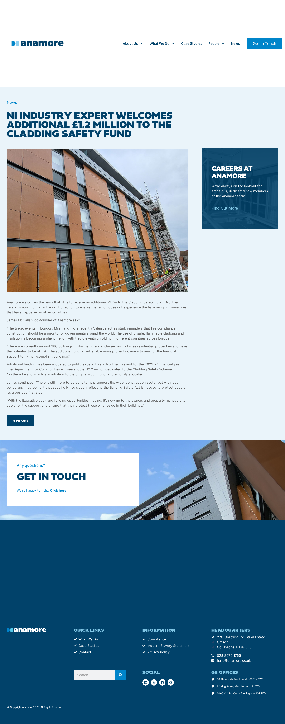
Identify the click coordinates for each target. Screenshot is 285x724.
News (235, 43)
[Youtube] (171, 682)
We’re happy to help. (42, 490)
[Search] (120, 675)
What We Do (159, 43)
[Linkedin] (145, 682)
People (213, 43)
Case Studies (191, 43)
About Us (130, 43)
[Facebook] (162, 682)
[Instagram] (154, 682)
